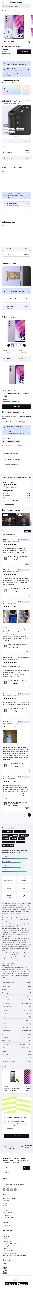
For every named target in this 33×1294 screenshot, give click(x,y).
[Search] (3, 6)
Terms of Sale (6, 1236)
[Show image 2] (17, 136)
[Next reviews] (29, 815)
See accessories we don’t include (12, 445)
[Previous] (8, 345)
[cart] (29, 2)
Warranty (5, 1238)
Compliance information (25, 416)
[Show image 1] (15, 136)
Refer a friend (6, 1225)
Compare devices (7, 1215)
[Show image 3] (20, 345)
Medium (5, 1263)
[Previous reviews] (25, 815)
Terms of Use (6, 1234)
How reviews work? (9, 504)
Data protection (7, 1241)
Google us (10, 1128)
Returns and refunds (8, 1208)
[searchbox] (17, 6)
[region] (16, 90)
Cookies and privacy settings (10, 1243)
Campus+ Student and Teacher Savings (13, 1184)
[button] (8, 32)
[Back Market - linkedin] (7, 1189)
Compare (28, 100)
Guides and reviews (8, 1212)
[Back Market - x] (15, 1189)
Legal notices (6, 1248)
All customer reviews (8, 1217)
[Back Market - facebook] (11, 1189)
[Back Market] (16, 2)
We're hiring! (6, 1187)
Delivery (5, 1205)
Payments (5, 1203)
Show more (6, 640)
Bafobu (14, 416)
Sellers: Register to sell (9, 1198)
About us (5, 1182)
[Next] (24, 345)
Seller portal (6, 1200)
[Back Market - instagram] (4, 1189)
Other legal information (9, 1246)
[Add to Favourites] (29, 42)
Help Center (6, 1210)
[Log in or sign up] (25, 2)
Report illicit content (8, 1250)
